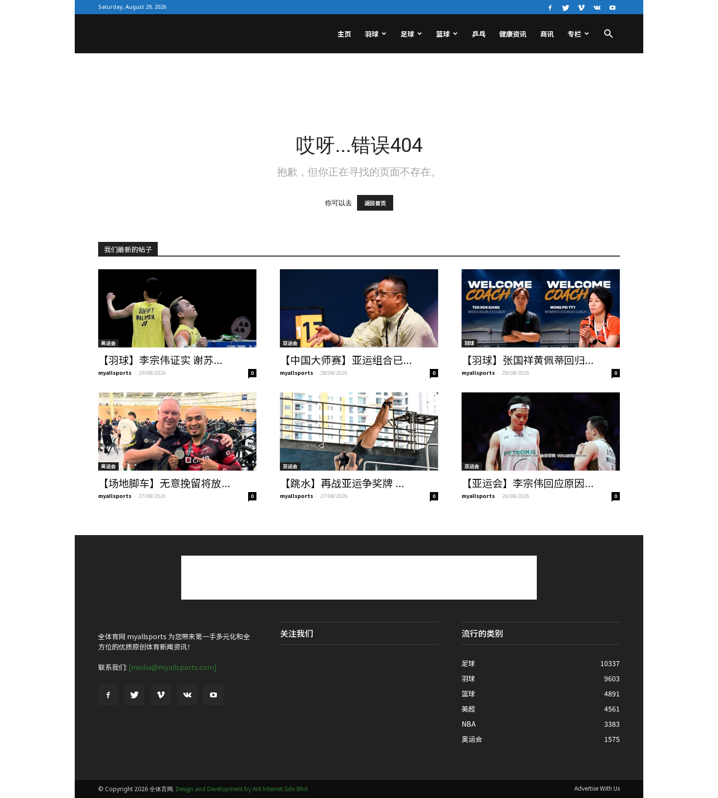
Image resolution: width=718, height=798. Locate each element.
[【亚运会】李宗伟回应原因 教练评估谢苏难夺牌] (541, 431)
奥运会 (108, 342)
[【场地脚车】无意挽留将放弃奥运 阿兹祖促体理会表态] (177, 431)
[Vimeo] (581, 7)
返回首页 (375, 203)
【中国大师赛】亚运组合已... (346, 359)
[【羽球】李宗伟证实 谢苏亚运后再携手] (177, 308)
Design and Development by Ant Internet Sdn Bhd (242, 788)
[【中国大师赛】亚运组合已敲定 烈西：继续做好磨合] (359, 308)
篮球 (443, 34)
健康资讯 (513, 34)
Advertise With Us (597, 788)
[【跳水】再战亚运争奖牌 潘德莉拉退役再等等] (359, 431)
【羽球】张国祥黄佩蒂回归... (527, 359)
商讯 (547, 34)
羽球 (372, 34)
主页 (344, 34)
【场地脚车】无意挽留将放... (164, 482)
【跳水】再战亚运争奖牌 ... (342, 482)
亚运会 (290, 342)
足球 (407, 34)
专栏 (574, 34)
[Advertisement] (359, 87)
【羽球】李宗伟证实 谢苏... (160, 359)
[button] (608, 35)
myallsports (114, 372)
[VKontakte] (597, 7)
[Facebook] (550, 7)
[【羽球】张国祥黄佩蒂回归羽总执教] (541, 308)
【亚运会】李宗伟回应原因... (527, 482)
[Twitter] (565, 7)
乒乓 (479, 34)
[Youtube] (612, 7)
